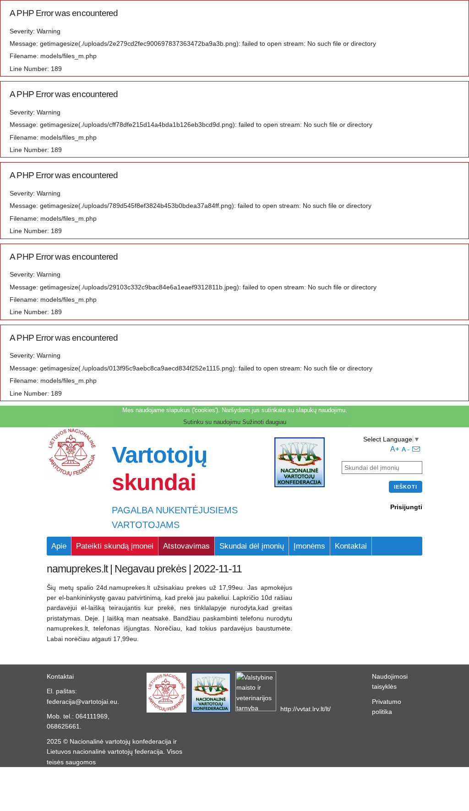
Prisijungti (406, 507)
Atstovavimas (186, 546)
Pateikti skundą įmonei (114, 546)
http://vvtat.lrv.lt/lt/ (305, 709)
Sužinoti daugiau (264, 422)
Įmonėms (309, 546)
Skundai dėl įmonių (251, 546)
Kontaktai (351, 546)
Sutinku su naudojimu (211, 422)
